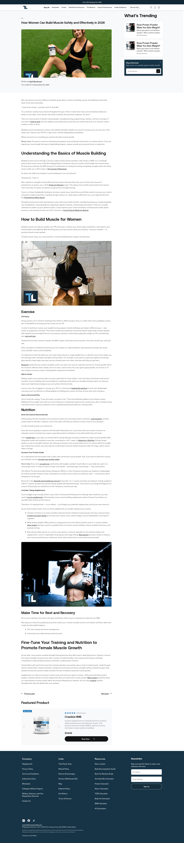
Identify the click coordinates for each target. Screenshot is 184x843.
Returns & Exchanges (66, 774)
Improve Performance (105, 7)
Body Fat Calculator (102, 798)
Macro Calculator (101, 788)
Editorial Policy (64, 788)
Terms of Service (64, 798)
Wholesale (26, 784)
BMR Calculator (101, 803)
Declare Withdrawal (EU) (68, 779)
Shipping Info (27, 764)
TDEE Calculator (101, 793)
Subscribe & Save (29, 779)
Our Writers (62, 793)
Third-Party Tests (65, 764)
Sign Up (146, 786)
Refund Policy (63, 769)
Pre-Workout (91, 7)
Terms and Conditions (30, 774)
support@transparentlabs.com (32, 825)
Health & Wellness (120, 7)
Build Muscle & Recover (76, 7)
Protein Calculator (102, 784)
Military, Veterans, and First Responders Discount (32, 794)
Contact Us (26, 801)
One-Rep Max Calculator (104, 779)
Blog (60, 784)
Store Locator (100, 764)
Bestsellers (55, 7)
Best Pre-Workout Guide (104, 774)
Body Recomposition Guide (105, 769)
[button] (55, 7)
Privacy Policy (27, 769)
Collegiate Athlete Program (32, 788)
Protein (64, 7)
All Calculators (100, 808)
